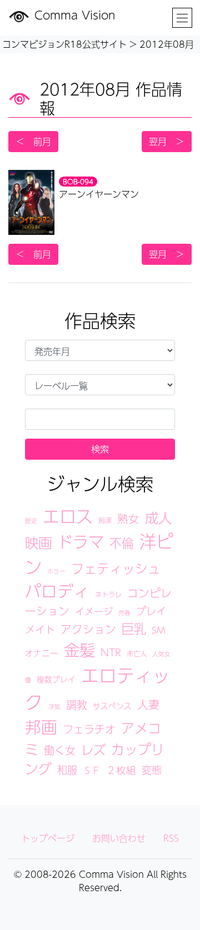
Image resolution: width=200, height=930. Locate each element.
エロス (68, 516)
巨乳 (134, 628)
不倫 (121, 543)
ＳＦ (92, 770)
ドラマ (80, 542)
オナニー (41, 653)
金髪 (79, 649)
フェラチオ (89, 729)
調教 (76, 704)
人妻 (148, 704)
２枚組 (121, 769)
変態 (152, 769)
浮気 (54, 706)
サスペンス (112, 706)
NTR (111, 652)
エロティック (97, 688)
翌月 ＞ (166, 141)
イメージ (94, 611)
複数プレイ (56, 679)
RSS (171, 838)
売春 (124, 612)
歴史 (31, 520)
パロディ (57, 591)
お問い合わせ (119, 838)
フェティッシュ (116, 568)
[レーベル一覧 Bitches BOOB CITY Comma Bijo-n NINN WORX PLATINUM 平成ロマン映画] (100, 384)
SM (158, 630)
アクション (88, 629)
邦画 (41, 727)
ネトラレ (108, 594)
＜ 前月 (33, 141)
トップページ (47, 838)
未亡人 (137, 653)
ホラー (56, 571)
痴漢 (105, 520)
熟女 (128, 518)
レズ (93, 749)
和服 (67, 769)
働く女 (60, 750)
